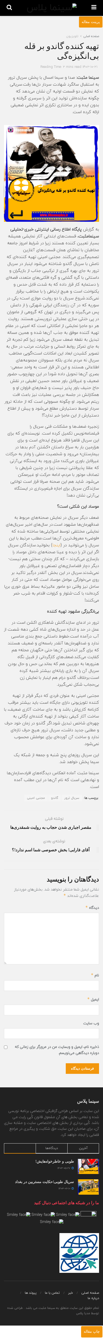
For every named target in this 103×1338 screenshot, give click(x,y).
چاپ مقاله (92, 1331)
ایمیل (93, 999)
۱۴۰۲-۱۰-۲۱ (89, 67)
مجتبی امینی (36, 798)
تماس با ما (52, 1293)
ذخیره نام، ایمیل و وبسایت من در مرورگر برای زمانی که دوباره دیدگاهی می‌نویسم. (57, 1049)
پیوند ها (30, 1293)
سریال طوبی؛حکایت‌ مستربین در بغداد (43, 1182)
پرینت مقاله (91, 22)
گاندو (54, 798)
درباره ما (93, 1298)
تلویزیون (72, 36)
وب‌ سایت (91, 1023)
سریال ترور (71, 798)
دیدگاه (92, 907)
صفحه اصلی (91, 36)
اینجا (56, 545)
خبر (70, 1293)
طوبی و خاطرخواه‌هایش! (54, 1161)
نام (95, 975)
